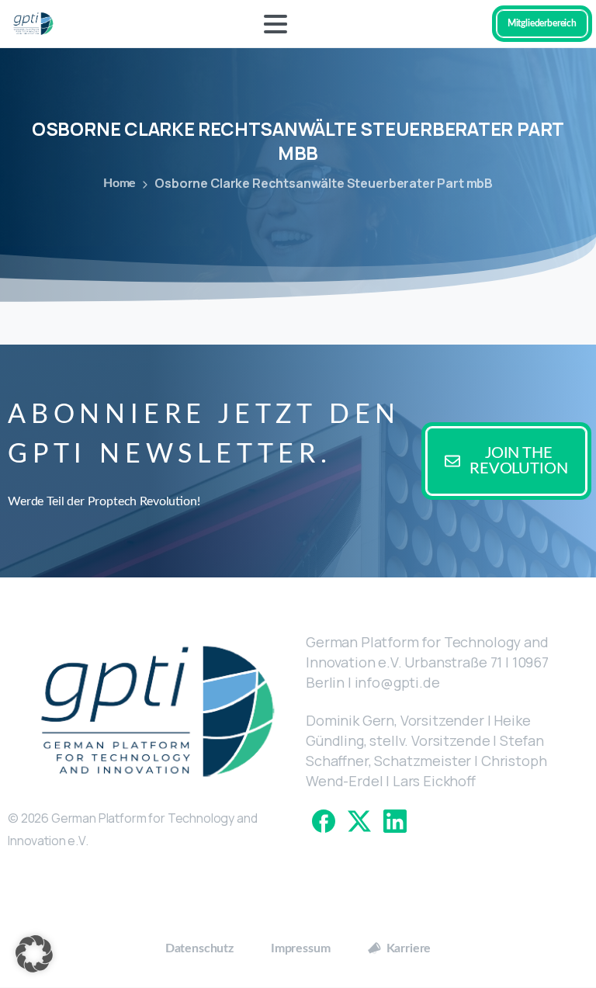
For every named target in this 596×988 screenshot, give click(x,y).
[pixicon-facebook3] (323, 820)
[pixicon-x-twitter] (359, 820)
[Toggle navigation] (275, 24)
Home (119, 183)
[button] (34, 954)
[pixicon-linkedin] (395, 820)
